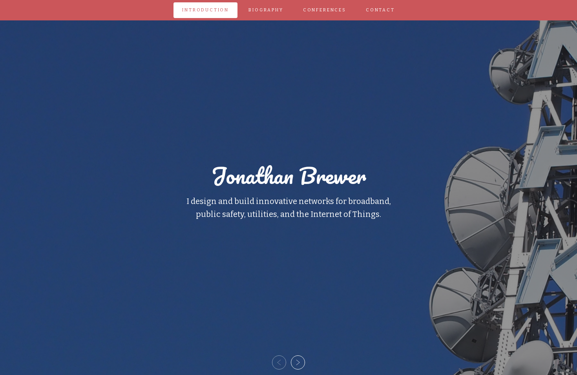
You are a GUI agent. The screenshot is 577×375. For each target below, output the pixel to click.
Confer (324, 10)
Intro (205, 10)
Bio (265, 10)
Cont (380, 10)
